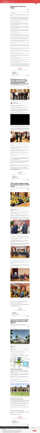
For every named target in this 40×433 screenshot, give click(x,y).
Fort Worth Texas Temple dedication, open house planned (17, 410)
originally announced (18, 370)
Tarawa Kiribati (14, 401)
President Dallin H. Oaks (17, 158)
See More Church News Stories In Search (26, 11)
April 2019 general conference (22, 374)
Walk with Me (27, 218)
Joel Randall (14, 346)
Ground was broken (12, 376)
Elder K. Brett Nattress (24, 376)
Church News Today (14, 312)
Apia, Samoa (13, 372)
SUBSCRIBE (36, 0)
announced (16, 373)
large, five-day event (14, 217)
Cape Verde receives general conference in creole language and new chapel (19, 304)
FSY (10, 217)
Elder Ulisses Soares (12, 105)
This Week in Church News (14, 73)
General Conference (7, 3)
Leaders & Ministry (16, 3)
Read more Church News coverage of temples (15, 414)
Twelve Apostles (12, 78)
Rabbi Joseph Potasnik (27, 128)
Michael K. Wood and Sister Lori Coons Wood (22, 244)
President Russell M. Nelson (26, 373)
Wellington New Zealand (20, 401)
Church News (6, 0)
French (16, 328)
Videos (20, 3)
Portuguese (14, 328)
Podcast (19, 3)
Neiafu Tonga (28, 400)
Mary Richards (15, 209)
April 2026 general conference (23, 158)
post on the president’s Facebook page (14, 240)
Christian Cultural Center (20, 128)
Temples (10, 3)
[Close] (39, 429)
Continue (34, 430)
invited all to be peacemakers (16, 159)
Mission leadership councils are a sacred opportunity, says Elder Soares (19, 167)
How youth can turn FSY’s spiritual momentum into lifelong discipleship (18, 301)
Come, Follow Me (12, 3)
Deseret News (4, 0)
